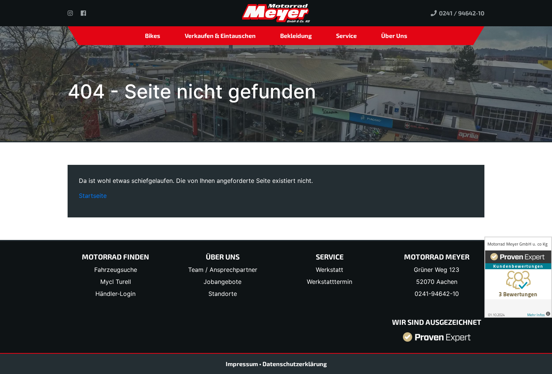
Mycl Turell (115, 281)
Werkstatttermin (329, 281)
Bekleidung (296, 35)
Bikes (152, 35)
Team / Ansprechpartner (222, 269)
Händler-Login (115, 293)
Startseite (93, 195)
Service (346, 35)
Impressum (242, 363)
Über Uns (394, 35)
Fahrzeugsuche (115, 269)
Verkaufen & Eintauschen (220, 35)
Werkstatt (329, 269)
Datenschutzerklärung (294, 363)
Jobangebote (222, 281)
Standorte (222, 293)
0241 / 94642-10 (460, 13)
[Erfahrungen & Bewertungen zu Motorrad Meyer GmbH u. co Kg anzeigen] (437, 336)
